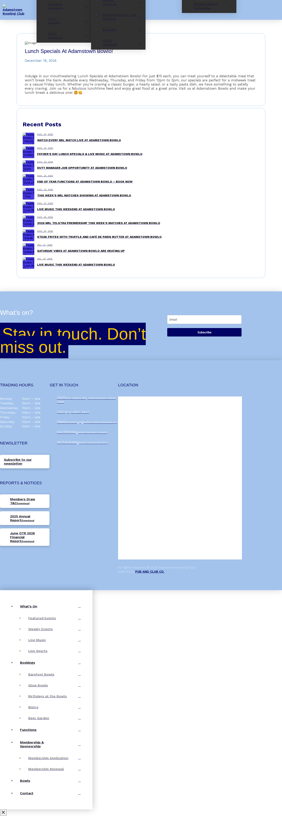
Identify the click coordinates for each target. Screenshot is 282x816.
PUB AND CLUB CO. (149, 571)
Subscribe (204, 332)
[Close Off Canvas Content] (3, 812)
